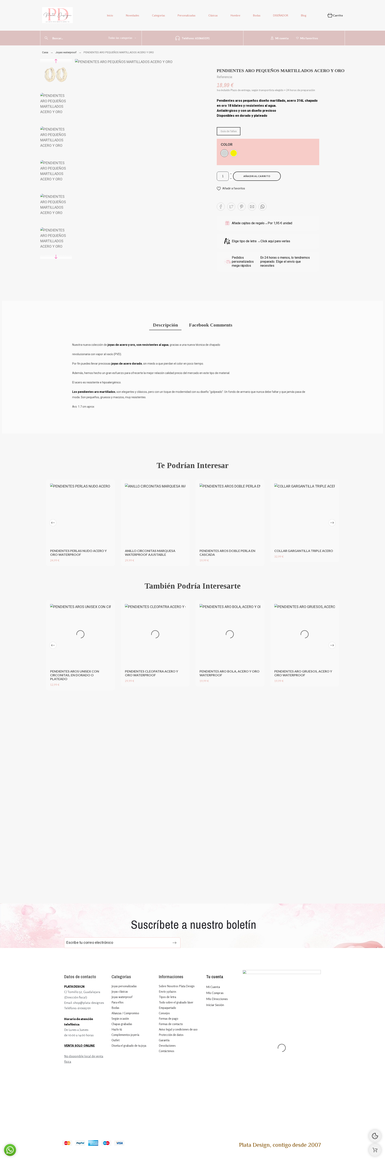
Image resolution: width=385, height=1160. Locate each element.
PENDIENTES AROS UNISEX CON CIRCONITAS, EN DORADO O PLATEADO (74, 675)
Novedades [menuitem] (132, 15)
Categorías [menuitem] (158, 15)
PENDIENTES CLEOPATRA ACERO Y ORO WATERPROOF (151, 673)
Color (226, 144)
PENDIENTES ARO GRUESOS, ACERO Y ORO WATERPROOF (303, 673)
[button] (231, 188)
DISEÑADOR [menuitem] (280, 15)
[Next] (332, 522)
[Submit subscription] (174, 943)
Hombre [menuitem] (235, 15)
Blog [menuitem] (303, 15)
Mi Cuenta (213, 987)
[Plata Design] (57, 15)
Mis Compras (215, 993)
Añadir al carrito (256, 176)
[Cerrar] (216, 693)
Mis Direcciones (217, 999)
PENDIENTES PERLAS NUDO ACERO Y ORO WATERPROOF (78, 552)
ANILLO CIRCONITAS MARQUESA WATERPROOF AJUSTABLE (150, 552)
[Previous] (53, 522)
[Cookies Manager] (375, 1136)
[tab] (165, 325)
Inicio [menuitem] (110, 15)
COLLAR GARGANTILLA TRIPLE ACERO (303, 551)
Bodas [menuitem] (256, 15)
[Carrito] (375, 1150)
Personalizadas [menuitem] (187, 15)
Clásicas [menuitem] (213, 15)
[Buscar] (46, 38)
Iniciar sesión (215, 1005)
